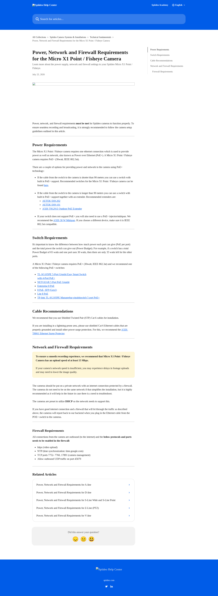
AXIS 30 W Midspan (64, 220)
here (46, 185)
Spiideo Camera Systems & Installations (68, 37)
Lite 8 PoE (42, 293)
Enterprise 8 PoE (45, 286)
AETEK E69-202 (51, 201)
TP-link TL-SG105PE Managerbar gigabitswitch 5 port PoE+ (68, 297)
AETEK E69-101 (51, 204)
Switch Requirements (159, 55)
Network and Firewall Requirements (166, 66)
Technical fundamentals (100, 37)
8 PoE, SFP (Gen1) (47, 290)
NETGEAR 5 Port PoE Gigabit (53, 282)
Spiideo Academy (160, 5)
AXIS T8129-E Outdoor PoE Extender (62, 208)
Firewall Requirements (162, 71)
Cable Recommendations (161, 60)
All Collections (39, 37)
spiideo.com (109, 580)
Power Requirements (159, 49)
